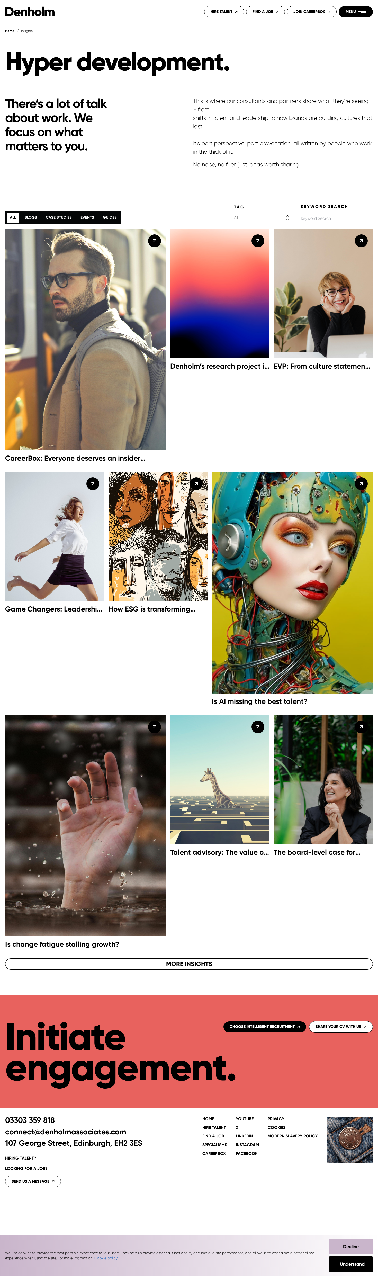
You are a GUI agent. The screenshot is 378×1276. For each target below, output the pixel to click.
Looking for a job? (26, 1168)
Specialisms (214, 1145)
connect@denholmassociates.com (65, 1132)
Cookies (276, 1127)
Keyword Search (324, 206)
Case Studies (59, 217)
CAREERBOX (214, 1153)
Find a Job (263, 11)
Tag (239, 207)
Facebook (247, 1153)
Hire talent (214, 1127)
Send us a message (30, 1181)
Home (9, 31)
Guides (110, 217)
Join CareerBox (309, 11)
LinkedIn (244, 1136)
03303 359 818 (30, 1120)
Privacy (276, 1119)
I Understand (351, 1264)
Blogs (31, 217)
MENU (351, 11)
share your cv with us (338, 1026)
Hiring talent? (20, 1158)
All (13, 217)
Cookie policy (106, 1258)
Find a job (213, 1136)
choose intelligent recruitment (262, 1026)
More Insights (189, 964)
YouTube (245, 1119)
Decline (351, 1247)
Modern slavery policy (293, 1136)
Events (87, 217)
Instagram (247, 1145)
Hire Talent (221, 11)
